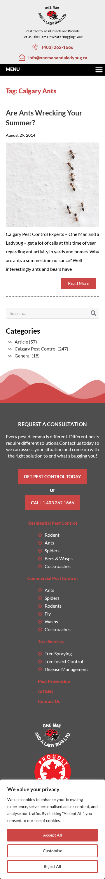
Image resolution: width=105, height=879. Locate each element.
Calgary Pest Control (36, 348)
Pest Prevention (54, 681)
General (23, 355)
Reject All (52, 866)
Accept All (52, 834)
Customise (52, 850)
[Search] (93, 313)
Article (21, 341)
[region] (52, 829)
